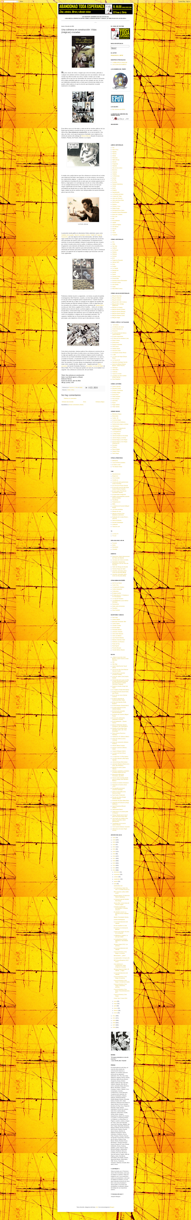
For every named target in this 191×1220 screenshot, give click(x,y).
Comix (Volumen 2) (117, 329)
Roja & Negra (116, 449)
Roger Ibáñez (116, 404)
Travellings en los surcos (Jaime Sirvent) (119, 824)
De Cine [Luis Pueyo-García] (120, 485)
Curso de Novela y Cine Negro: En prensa (120, 977)
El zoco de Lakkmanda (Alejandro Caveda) (118, 718)
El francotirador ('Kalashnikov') (120, 705)
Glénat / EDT (115, 262)
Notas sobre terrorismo (118, 606)
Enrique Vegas (116, 392)
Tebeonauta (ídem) (117, 809)
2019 (114, 854)
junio (115, 1001)
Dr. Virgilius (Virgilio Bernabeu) (120, 689)
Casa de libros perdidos (118, 462)
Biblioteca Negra (116, 414)
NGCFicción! (115, 202)
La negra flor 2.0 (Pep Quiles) (120, 756)
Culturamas (115, 591)
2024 (114, 842)
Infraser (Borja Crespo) (118, 745)
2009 (114, 1020)
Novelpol (114, 445)
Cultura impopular (117, 589)
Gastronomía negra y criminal (120, 424)
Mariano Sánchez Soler (118, 639)
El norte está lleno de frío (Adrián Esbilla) (119, 708)
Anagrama (115, 164)
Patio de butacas (116, 520)
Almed (114, 156)
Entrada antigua (100, 402)
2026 (114, 837)
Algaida (114, 151)
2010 (114, 1018)
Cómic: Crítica (70, 389)
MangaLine (115, 270)
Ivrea (113, 264)
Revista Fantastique (117, 522)
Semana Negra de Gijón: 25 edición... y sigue (121, 970)
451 (113, 147)
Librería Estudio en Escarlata (120, 435)
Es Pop (114, 180)
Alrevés (114, 162)
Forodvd (114, 543)
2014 (114, 865)
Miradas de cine (116, 511)
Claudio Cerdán (116, 625)
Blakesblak (115, 416)
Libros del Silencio (117, 198)
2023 (114, 844)
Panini (114, 274)
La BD (114, 354)
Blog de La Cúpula (117, 307)
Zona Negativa (116, 379)
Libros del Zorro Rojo (118, 200)
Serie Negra (115, 453)
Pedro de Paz (116, 644)
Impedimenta (115, 192)
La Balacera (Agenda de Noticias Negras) (119, 429)
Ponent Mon (115, 278)
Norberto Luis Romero (118, 641)
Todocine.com (116, 526)
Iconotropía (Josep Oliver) (119, 352)
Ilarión (114, 188)
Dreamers (115, 331)
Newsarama (115, 604)
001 (113, 242)
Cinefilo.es (115, 480)
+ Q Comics (115, 325)
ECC (113, 258)
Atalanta (114, 166)
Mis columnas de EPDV (118, 109)
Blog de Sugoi (116, 317)
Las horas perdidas (117, 509)
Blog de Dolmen (116, 300)
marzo (116, 1008)
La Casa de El (116, 360)
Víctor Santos (115, 406)
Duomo (114, 178)
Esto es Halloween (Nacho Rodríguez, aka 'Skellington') (120, 725)
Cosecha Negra (116, 420)
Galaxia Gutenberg (117, 184)
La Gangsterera (116, 431)
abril (115, 1006)
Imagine (114, 190)
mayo (115, 1003)
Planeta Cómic (116, 276)
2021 (114, 849)
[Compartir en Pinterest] (97, 388)
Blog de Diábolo (116, 298)
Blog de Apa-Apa (116, 296)
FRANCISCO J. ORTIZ (117, 55)
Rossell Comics (116, 282)
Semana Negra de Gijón (118, 569)
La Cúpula (115, 268)
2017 (114, 858)
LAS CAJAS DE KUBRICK (119, 64)
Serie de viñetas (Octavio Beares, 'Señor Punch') (119, 364)
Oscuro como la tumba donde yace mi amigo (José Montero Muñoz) (120, 779)
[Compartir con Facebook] (95, 388)
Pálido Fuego (116, 208)
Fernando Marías (117, 629)
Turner (114, 232)
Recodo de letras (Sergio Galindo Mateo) (119, 798)
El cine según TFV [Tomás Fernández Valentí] (119, 491)
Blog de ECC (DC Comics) (119, 302)
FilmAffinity (115, 500)
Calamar (114, 172)
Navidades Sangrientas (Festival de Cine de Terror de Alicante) (120, 563)
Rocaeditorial (116, 220)
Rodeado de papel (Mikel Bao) (120, 800)
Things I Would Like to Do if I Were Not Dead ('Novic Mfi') (120, 815)
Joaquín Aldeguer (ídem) (119, 751)
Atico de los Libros (117, 168)
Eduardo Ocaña (116, 388)
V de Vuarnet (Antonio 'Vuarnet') (121, 827)
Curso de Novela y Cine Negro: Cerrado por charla (122, 981)
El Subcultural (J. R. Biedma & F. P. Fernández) (120, 596)
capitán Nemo (100, 305)
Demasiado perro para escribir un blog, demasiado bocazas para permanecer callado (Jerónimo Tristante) (120, 682)
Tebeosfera (115, 369)
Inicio (84, 402)
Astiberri (114, 248)
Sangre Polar (115, 451)
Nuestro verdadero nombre (82, 235)
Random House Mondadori (119, 212)
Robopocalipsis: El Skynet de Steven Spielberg (122, 896)
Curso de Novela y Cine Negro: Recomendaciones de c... (122, 991)
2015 (114, 863)
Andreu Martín (116, 619)
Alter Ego (114, 664)
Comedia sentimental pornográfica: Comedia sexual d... (121, 908)
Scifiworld (115, 524)
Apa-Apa (114, 246)
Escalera (114, 182)
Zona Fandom (116, 610)
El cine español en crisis (120, 925)
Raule (114, 402)
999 (113, 662)
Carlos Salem (116, 623)
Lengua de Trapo (117, 196)
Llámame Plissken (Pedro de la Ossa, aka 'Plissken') (120, 764)
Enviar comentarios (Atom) (76, 404)
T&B (113, 230)
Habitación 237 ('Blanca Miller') (120, 736)
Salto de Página (116, 224)
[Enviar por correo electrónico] (89, 388)
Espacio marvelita (117, 344)
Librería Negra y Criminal (119, 437)
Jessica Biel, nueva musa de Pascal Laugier (121, 903)
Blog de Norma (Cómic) (118, 309)
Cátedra (114, 174)
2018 (114, 856)
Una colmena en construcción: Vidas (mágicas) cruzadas (120, 965)
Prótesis (114, 447)
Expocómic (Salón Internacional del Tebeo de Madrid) (121, 557)
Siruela (114, 228)
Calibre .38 (115, 418)
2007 (114, 1025)
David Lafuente (116, 386)
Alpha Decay (115, 159)
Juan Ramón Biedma (118, 638)
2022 (114, 847)
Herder (114, 186)
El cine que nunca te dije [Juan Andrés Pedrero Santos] (120, 488)
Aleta (113, 244)
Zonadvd (114, 549)
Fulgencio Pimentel (117, 260)
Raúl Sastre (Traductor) (118, 795)
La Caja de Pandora (117, 598)
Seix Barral (115, 226)
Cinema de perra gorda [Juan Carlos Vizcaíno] (120, 482)
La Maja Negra (116, 433)
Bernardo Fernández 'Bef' (119, 621)
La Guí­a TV (115, 534)
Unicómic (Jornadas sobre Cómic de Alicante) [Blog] (119, 571)
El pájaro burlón (116, 593)
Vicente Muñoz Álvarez (118, 650)
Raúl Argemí (115, 646)
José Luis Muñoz (116, 635)
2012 (114, 870)
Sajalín (114, 222)
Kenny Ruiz (115, 394)
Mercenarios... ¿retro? (120, 955)
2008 (114, 1022)
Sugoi (113, 286)
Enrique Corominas (117, 390)
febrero (116, 1010)
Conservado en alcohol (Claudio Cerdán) (118, 673)
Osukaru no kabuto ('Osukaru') (120, 783)
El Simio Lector (116, 464)
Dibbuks (114, 254)
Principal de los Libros (118, 210)
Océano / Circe (116, 206)
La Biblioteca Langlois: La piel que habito (121, 936)
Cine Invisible (116, 478)
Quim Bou (115, 400)
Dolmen (114, 256)
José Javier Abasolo (117, 633)
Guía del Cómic (116, 350)
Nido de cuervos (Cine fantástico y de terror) (118, 514)
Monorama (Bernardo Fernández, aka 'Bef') (118, 775)
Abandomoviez (116, 474)
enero (115, 1013)
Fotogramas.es (116, 502)
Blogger (112, 1207)
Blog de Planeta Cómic (118, 315)
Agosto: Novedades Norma (121, 917)
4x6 (97, 1207)
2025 (114, 840)
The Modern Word (117, 466)
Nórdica (114, 204)
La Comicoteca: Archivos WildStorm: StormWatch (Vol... (121, 941)
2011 (114, 1016)
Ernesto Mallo (116, 627)
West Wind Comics (117, 288)
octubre (116, 876)
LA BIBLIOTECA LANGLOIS (119, 62)
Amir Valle (115, 617)
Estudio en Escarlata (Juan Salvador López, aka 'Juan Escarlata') (119, 730)
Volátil (92, 235)
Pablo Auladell (116, 396)
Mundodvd (115, 547)
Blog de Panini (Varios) (118, 313)
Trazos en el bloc (117, 373)
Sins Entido (115, 284)
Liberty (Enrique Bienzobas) (119, 762)
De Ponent (115, 250)
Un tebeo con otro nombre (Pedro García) (119, 376)
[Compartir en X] (93, 388)
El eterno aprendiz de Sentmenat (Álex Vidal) (118, 699)
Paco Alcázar (115, 398)
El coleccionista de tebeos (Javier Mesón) (119, 333)
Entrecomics (115, 342)
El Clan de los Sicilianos (118, 422)
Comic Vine (115, 585)
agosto (116, 881)
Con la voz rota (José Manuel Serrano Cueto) (120, 670)
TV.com (114, 536)
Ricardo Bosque (116, 648)
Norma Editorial (86, 136)
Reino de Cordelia (117, 214)
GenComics (115, 346)
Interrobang (115, 426)
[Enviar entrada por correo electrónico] (86, 387)
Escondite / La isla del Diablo (94, 366)
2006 (114, 1027)
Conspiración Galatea (118, 587)
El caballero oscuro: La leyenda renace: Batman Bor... (121, 913)
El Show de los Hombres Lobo (120, 338)
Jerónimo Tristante (117, 631)
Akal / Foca (115, 149)
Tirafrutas (114, 371)
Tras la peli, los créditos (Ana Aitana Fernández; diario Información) (120, 820)
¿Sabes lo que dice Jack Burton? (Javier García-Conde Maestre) (120, 658)
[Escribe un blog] (91, 388)
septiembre (117, 879)
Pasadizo (114, 608)
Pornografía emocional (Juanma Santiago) (118, 789)
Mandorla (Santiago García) (119, 362)
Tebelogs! (115, 367)
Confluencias (115, 176)
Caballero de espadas (67, 235)
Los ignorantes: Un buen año (122, 958)
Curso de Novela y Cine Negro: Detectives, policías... (120, 986)
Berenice (114, 170)
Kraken (114, 266)
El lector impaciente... (118, 336)
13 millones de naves (118, 327)
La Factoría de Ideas (117, 194)
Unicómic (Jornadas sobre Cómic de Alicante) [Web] (119, 575)
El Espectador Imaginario (119, 494)
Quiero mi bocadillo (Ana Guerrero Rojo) (119, 792)
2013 (114, 868)
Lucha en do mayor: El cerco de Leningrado (121, 932)
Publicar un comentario (70, 398)
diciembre (117, 872)
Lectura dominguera (119, 919)
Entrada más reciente (67, 402)
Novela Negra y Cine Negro (119, 439)
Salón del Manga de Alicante (120, 567)
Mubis (114, 545)
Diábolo (114, 252)
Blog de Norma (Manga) (118, 311)
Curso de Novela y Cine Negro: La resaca (120, 952)
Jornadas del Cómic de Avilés (120, 560)
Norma (114, 272)
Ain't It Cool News (117, 583)
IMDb (113, 504)
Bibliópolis (115, 460)
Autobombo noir (118, 885)
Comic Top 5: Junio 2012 (120, 998)
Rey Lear (114, 216)
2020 (114, 851)
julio (115, 883)
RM (113, 218)
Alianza (114, 153)
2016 (114, 860)
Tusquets (114, 234)
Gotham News (116, 348)
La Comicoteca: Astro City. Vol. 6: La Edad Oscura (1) (121, 888)
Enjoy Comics (116, 340)
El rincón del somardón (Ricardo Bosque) (118, 711)
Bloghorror (115, 476)
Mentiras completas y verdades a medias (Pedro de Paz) (120, 771)
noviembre (117, 874)
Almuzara (114, 158)
